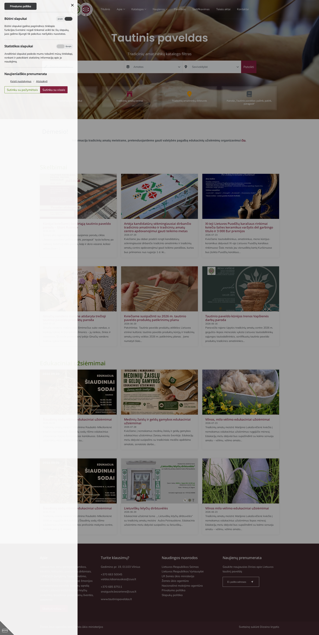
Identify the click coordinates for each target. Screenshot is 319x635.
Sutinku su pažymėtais (22, 90)
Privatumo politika (20, 6)
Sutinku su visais (53, 90)
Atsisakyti (41, 81)
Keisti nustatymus (20, 81)
